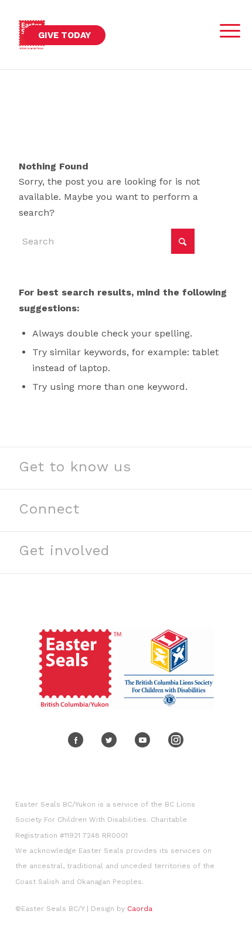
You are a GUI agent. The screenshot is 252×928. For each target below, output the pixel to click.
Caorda (139, 909)
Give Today (64, 35)
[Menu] (224, 30)
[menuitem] (224, 28)
